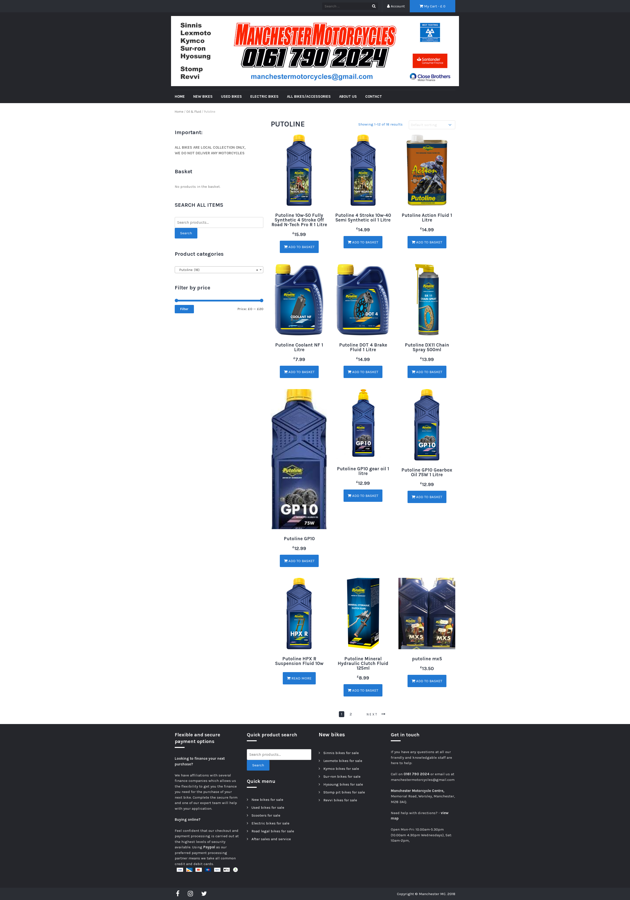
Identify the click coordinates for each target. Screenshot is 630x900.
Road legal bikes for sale (273, 831)
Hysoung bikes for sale (343, 784)
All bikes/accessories (309, 96)
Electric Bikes (264, 96)
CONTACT (373, 96)
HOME (180, 96)
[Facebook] (179, 894)
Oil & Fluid (193, 111)
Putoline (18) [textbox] (217, 270)
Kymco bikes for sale (341, 768)
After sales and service (271, 839)
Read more (301, 678)
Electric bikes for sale (270, 823)
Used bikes (231, 96)
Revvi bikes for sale (340, 800)
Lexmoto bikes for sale (342, 760)
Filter (184, 309)
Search (186, 233)
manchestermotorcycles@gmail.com (423, 779)
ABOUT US (348, 96)
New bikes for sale (267, 799)
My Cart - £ (434, 6)
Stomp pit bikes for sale (344, 792)
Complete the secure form (215, 797)
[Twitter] (204, 894)
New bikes (203, 96)
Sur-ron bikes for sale (342, 776)
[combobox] (219, 269)
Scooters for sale (266, 815)
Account (397, 6)
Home (179, 111)
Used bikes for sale (268, 807)
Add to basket (301, 247)
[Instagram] (190, 894)
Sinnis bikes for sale (341, 753)
